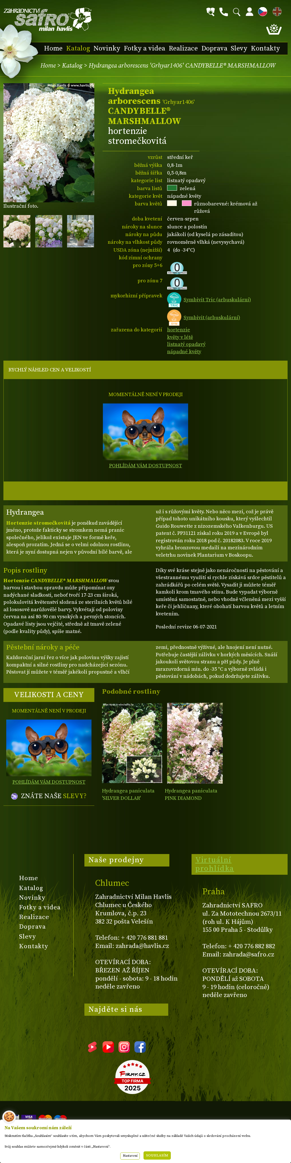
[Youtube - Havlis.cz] (108, 1050)
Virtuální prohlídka (214, 864)
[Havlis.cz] (47, 19)
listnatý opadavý (186, 344)
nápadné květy (184, 351)
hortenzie (178, 330)
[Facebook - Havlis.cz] (140, 1050)
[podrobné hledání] (210, 12)
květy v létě (180, 337)
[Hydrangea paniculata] (132, 743)
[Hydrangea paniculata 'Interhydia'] (195, 743)
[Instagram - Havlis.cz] (124, 1050)
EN (276, 10)
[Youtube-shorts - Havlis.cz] (92, 1050)
